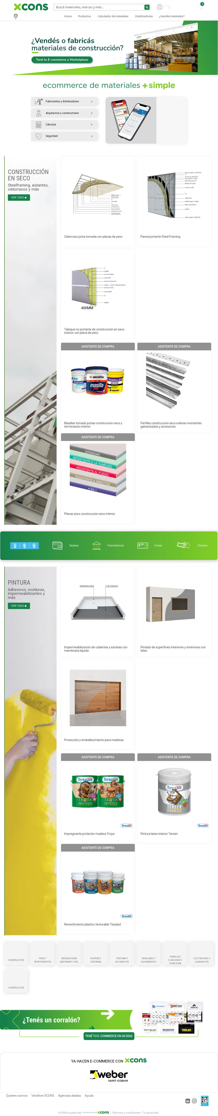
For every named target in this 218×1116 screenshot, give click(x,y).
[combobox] (102, 7)
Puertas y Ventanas (95, 960)
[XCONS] (30, 7)
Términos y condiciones (126, 1112)
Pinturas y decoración (122, 960)
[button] (163, 7)
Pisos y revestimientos (42, 960)
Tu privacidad (151, 1112)
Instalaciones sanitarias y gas (69, 960)
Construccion (16, 987)
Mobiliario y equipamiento (148, 960)
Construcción (16, 960)
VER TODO (17, 197)
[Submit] (147, 7)
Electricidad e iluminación (202, 960)
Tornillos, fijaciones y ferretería (175, 960)
